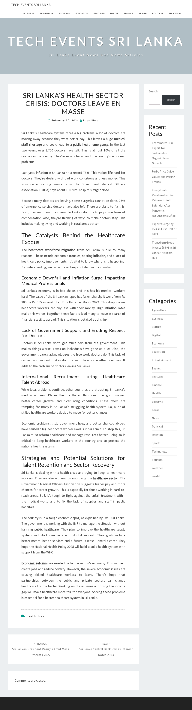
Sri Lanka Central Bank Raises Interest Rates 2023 (106, 649)
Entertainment (162, 360)
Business (28, 13)
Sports (156, 443)
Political (157, 13)
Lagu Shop (91, 120)
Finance (128, 13)
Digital (114, 13)
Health (143, 13)
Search (153, 91)
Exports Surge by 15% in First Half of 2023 (164, 229)
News (155, 418)
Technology (159, 451)
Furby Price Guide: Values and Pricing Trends (163, 176)
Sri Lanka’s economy (36, 290)
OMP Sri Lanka (114, 518)
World (156, 476)
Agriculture (159, 310)
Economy (64, 13)
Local (41, 616)
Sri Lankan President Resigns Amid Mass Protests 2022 (40, 649)
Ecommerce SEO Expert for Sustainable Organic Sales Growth (162, 153)
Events (156, 368)
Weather (157, 468)
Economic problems (35, 423)
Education (82, 13)
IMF (75, 523)
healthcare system (51, 133)
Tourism (45, 13)
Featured (99, 13)
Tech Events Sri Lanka (31, 4)
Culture (156, 327)
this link (102, 319)
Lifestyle (157, 401)
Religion (157, 435)
